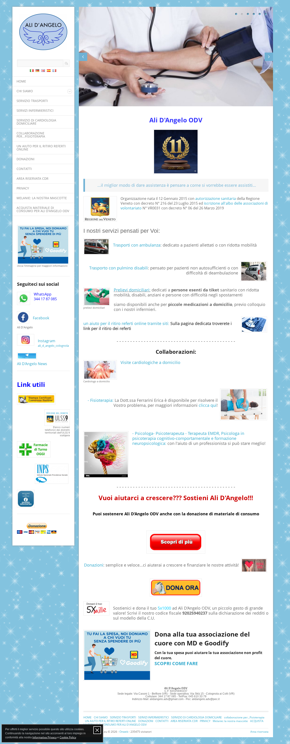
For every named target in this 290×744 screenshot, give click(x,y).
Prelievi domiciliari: (132, 290)
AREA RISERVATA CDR (32, 178)
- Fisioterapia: (101, 400)
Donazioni (93, 565)
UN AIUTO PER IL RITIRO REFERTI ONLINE (41, 147)
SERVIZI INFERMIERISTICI (35, 110)
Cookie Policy (68, 737)
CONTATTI (24, 169)
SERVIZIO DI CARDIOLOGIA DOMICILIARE (36, 122)
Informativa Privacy (44, 737)
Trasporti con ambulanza (136, 245)
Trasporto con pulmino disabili (118, 268)
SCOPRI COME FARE (176, 663)
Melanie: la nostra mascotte (42, 198)
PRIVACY (23, 188)
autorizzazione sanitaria (215, 198)
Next (269, 57)
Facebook (41, 317)
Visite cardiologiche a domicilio (150, 362)
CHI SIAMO (25, 91)
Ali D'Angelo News (32, 363)
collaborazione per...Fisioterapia (31, 134)
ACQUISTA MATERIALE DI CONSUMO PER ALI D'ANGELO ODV (43, 209)
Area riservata (259, 732)
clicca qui (208, 405)
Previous (83, 57)
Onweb (123, 732)
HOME (21, 81)
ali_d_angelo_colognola (53, 346)
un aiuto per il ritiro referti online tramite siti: (126, 323)
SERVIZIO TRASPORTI (32, 101)
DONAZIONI (25, 159)
